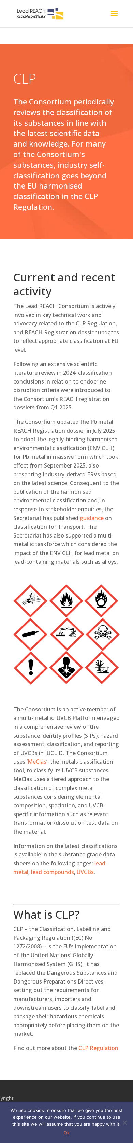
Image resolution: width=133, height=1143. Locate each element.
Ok (67, 1132)
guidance (92, 518)
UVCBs (85, 872)
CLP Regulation (98, 1048)
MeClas (37, 761)
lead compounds (52, 872)
